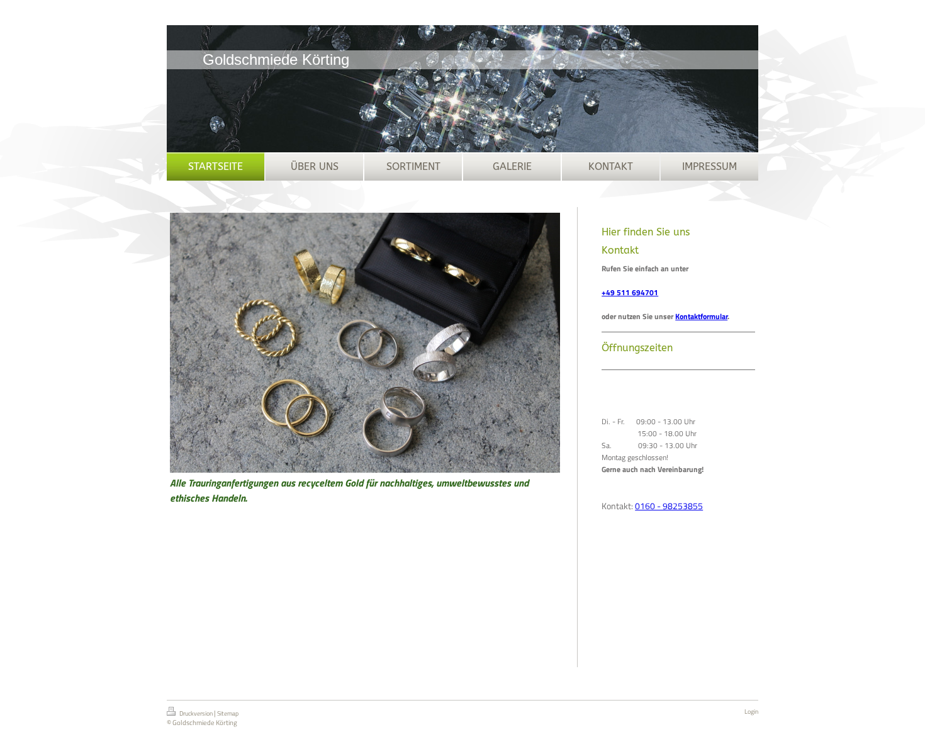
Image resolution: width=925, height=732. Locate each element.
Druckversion (196, 713)
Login (751, 711)
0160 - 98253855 (669, 505)
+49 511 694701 (630, 292)
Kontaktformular (701, 316)
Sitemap (227, 713)
